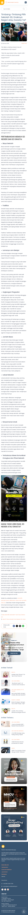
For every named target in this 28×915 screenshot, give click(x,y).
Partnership (4, 874)
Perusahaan (4, 880)
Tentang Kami (4, 867)
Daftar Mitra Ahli (5, 865)
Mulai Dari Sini (14, 653)
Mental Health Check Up (13, 2)
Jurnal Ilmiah (4, 872)
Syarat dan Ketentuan (6, 869)
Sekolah (3, 876)
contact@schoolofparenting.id (10, 886)
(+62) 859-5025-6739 (8, 883)
